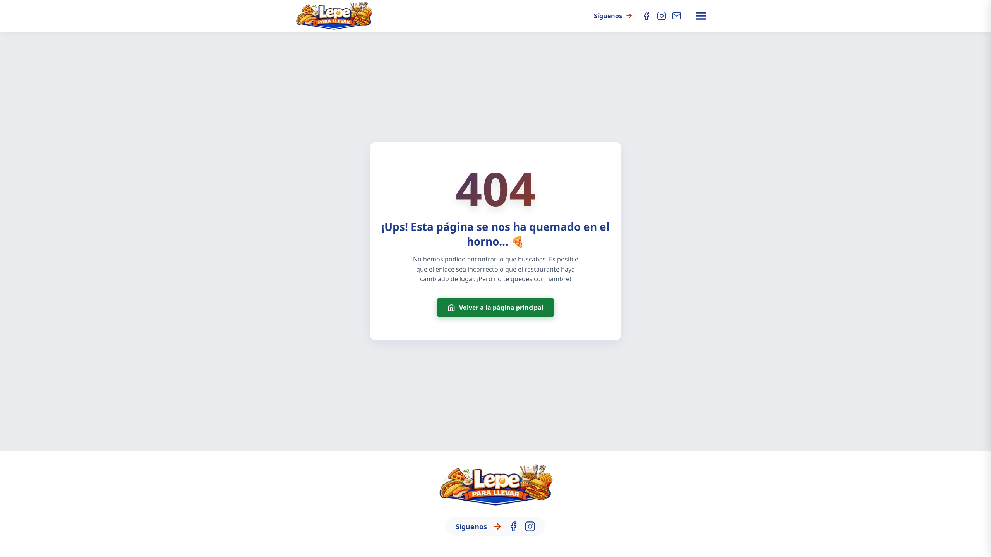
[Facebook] (646, 16)
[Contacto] (676, 16)
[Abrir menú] (701, 16)
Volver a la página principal (501, 307)
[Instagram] (661, 16)
